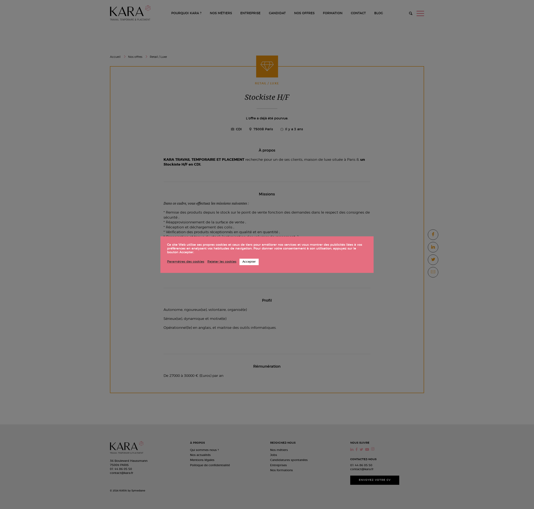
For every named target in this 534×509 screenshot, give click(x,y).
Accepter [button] (249, 261)
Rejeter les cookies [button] (221, 261)
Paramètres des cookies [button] (185, 261)
